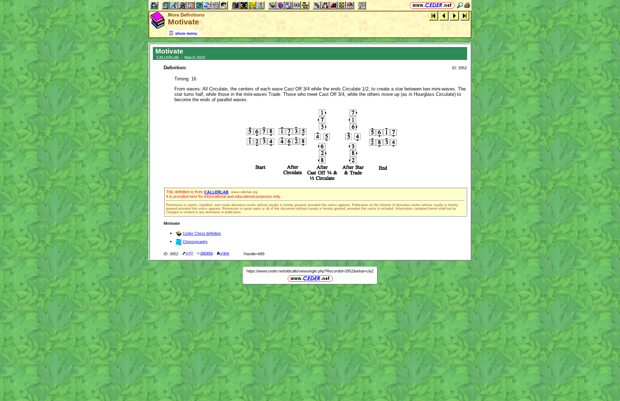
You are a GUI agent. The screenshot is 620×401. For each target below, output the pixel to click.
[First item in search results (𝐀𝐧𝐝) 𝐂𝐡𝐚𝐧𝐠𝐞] (433, 15)
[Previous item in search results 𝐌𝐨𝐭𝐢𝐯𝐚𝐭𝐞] (444, 15)
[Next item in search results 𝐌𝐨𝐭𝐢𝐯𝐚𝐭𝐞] (454, 15)
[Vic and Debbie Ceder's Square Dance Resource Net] (432, 5)
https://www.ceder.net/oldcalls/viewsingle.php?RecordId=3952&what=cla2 (310, 271)
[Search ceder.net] (460, 5)
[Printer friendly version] (467, 5)
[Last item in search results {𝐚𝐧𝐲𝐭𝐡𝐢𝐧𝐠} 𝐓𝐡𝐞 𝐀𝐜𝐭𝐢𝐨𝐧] (464, 15)
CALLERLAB (216, 192)
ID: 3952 (459, 68)
